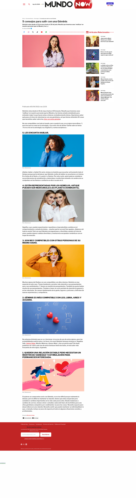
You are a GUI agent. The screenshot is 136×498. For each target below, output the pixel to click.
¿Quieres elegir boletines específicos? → (34, 438)
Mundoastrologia (30, 415)
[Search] (29, 4)
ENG (111, 5)
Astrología (36, 18)
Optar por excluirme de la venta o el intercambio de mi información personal (36, 448)
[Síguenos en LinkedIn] (26, 444)
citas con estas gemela (52, 119)
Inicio (23, 18)
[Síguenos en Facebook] (21, 444)
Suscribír (110, 3)
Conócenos (32, 424)
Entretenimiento (29, 18)
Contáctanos (39, 424)
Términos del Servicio (48, 424)
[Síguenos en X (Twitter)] (24, 444)
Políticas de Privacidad (60, 424)
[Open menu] (24, 4)
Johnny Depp (30, 343)
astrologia (103, 36)
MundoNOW (27, 28)
